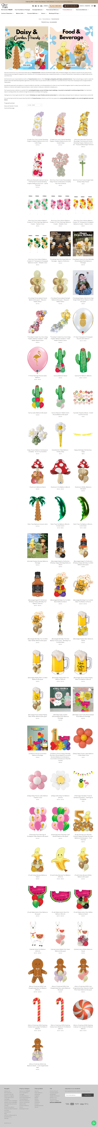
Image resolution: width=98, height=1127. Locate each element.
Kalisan (36, 1099)
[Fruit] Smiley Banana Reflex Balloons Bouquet (83, 876)
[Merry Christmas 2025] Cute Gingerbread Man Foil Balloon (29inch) (38, 988)
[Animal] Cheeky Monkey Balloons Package (37, 562)
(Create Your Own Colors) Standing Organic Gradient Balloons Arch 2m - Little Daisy (37, 141)
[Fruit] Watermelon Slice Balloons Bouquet (38, 913)
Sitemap (6, 1118)
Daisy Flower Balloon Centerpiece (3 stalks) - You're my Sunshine (37, 450)
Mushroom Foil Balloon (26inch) (60, 487)
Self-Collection (8, 1092)
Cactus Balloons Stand (60, 375)
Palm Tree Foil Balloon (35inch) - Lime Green (83, 525)
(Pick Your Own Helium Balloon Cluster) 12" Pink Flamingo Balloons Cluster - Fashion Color (37, 222)
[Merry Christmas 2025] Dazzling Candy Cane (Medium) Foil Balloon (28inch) (60, 1026)
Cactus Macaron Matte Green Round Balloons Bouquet (60, 413)
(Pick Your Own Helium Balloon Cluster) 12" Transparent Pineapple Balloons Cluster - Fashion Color (83, 222)
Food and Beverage (9, 108)
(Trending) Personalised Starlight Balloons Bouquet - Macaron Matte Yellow (60, 299)
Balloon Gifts (19, 13)
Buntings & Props (54, 13)
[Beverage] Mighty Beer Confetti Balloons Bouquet (37, 678)
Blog (5, 1113)
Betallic (36, 1097)
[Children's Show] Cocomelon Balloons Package (37, 754)
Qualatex (37, 1100)
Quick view (37, 124)
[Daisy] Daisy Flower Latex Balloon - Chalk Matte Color (83, 754)
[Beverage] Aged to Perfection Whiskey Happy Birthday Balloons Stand (60, 562)
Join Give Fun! (7, 1112)
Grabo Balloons (38, 1092)
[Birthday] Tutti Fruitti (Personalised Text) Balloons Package (83, 715)
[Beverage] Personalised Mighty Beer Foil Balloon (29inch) (83, 678)
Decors (43, 13)
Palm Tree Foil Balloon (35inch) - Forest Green (60, 525)
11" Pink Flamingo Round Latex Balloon (37, 376)
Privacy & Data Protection (10, 1108)
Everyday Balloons (37, 9)
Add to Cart (83, 398)
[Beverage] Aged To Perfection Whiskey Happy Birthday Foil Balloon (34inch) (37, 601)
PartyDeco (37, 1102)
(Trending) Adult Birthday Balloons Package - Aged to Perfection (60, 260)
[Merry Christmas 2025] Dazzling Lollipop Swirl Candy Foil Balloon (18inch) (83, 1026)
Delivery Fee (7, 1091)
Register (87, 5)
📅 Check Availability (71, 6)
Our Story (6, 1110)
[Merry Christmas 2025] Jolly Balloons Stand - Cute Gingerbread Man (37, 1065)
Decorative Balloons (81, 9)
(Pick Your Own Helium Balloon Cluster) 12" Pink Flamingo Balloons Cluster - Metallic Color (60, 222)
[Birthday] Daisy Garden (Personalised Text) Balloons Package (60, 716)
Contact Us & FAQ (8, 1094)
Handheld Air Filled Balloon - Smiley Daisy (60, 450)
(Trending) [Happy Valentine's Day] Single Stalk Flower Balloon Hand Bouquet (83, 299)
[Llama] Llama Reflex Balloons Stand (83, 950)
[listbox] (37, 105)
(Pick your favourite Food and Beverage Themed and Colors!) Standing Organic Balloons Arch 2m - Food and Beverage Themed (83, 142)
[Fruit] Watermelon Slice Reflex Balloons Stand (83, 913)
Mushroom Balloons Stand (38, 487)
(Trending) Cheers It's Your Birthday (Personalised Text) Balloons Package (83, 261)
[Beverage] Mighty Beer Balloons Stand (83, 639)
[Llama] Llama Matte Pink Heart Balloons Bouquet (60, 950)
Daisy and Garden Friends (11, 106)
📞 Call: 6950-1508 (55, 6)
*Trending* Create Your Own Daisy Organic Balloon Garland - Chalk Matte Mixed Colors (37, 338)
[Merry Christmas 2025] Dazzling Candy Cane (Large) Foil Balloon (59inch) (37, 1026)
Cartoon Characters (6, 13)
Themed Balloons (67, 9)
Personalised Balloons (52, 9)
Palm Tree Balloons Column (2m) (38, 524)
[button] (26, 47)
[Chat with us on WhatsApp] (94, 1123)
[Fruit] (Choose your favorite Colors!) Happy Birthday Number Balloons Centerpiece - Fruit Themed (83, 837)
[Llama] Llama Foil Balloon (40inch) (38, 950)
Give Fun (37, 1091)
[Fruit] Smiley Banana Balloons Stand (37, 876)
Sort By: (29, 105)
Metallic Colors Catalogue (10, 1102)
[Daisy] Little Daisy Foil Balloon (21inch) (60, 796)
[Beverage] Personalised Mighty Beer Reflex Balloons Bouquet (37, 715)
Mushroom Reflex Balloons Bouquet (83, 488)
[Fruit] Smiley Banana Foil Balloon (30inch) (60, 876)
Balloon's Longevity (9, 1096)
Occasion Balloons (32, 13)
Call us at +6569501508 (55, 1102)
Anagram (37, 1096)
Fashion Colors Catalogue (10, 1100)
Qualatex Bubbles (39, 1105)
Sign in (81, 5)
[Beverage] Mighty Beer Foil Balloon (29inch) (60, 678)
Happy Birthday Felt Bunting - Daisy (83, 450)
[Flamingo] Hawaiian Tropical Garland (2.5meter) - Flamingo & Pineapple (83, 797)
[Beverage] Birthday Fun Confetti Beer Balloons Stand (60, 601)
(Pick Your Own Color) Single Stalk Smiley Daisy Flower (83, 180)
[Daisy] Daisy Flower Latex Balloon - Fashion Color (37, 796)
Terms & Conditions (9, 1107)
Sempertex (37, 1094)
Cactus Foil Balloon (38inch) (83, 375)
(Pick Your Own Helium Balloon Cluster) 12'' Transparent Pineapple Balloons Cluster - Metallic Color (37, 261)
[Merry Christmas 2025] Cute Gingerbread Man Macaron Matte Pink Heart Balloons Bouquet (83, 988)
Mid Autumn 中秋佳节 (6, 9)
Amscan (37, 1104)
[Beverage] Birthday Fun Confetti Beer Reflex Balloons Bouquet (38, 639)
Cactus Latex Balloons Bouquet (37, 413)
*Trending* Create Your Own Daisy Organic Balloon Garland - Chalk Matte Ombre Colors (60, 338)
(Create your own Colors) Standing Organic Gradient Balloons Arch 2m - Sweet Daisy (60, 141)
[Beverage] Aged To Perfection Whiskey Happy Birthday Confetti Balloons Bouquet (83, 562)
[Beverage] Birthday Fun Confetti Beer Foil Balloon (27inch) (83, 601)
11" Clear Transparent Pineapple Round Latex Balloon (83, 337)
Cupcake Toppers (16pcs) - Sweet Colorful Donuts (83, 413)
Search (46, 5)
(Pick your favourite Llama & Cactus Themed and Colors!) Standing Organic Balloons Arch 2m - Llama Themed (37, 182)
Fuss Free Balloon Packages (22, 9)
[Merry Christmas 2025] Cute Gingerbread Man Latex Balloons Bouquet (60, 988)
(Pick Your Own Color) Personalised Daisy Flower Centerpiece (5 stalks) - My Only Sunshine (60, 181)
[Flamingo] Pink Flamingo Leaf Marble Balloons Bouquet (60, 835)
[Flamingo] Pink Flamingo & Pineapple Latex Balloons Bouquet (37, 835)
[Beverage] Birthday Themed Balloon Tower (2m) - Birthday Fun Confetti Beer (60, 640)
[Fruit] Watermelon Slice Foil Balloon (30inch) (60, 913)
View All (36, 1107)
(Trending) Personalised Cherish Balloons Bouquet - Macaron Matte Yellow (37, 299)
